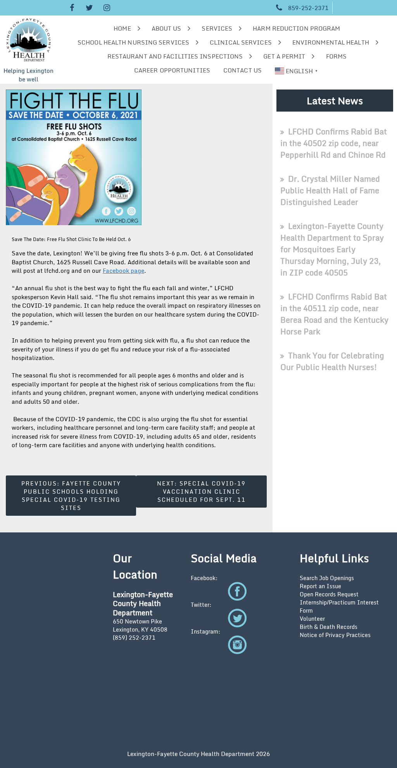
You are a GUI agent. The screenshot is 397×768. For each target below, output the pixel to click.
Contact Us (242, 70)
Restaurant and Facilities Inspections (175, 56)
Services (217, 28)
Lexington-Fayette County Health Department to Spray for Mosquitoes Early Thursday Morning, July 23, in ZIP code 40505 (332, 249)
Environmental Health (330, 42)
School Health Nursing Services (133, 42)
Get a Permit (284, 56)
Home (122, 28)
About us (166, 28)
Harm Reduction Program (296, 28)
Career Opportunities (172, 70)
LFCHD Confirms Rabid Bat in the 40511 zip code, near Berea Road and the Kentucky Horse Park (334, 314)
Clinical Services (241, 42)
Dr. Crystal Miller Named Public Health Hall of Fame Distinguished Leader (330, 190)
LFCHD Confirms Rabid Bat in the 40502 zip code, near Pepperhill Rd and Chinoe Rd (333, 143)
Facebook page (123, 270)
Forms (336, 56)
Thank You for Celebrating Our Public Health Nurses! (332, 361)
